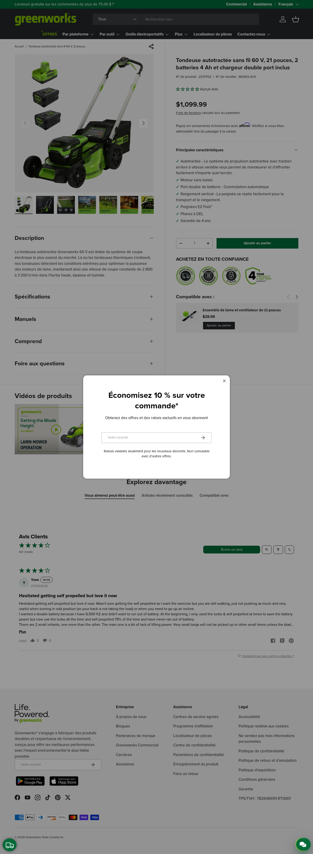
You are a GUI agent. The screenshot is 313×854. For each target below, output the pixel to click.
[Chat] (303, 844)
